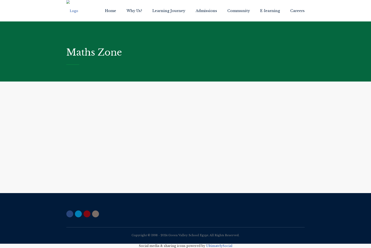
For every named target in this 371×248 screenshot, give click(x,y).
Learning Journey (168, 11)
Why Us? (134, 11)
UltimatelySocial (219, 246)
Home (110, 11)
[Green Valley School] (72, 10)
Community (238, 11)
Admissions (206, 11)
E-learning (270, 11)
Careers (297, 11)
